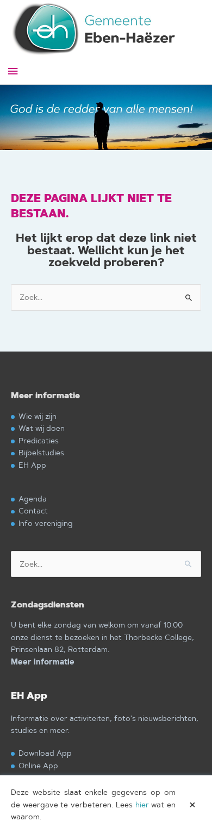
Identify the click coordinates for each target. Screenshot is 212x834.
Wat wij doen (41, 428)
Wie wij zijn (37, 416)
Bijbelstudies (41, 452)
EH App (32, 465)
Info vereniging (45, 523)
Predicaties (38, 440)
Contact (33, 510)
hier (142, 805)
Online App (38, 765)
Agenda (32, 498)
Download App (45, 753)
